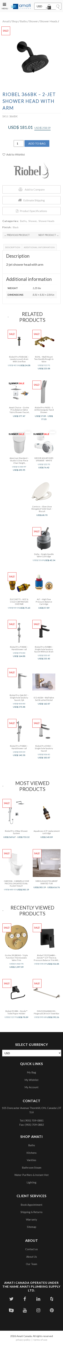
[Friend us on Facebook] (25, 1299)
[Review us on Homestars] (11, 1310)
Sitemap (31, 1226)
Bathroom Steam (31, 1167)
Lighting (31, 1182)
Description (12, 247)
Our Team (31, 1264)
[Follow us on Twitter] (11, 1299)
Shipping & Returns (31, 1212)
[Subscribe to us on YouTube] (25, 1310)
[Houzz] (52, 1299)
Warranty (31, 1219)
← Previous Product (17, 235)
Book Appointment (31, 1204)
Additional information (39, 247)
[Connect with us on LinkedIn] (38, 1299)
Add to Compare (35, 189)
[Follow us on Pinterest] (52, 1310)
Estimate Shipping (34, 200)
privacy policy (23, 1339)
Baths (23, 21)
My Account (31, 1087)
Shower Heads (48, 21)
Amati (6, 21)
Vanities (31, 1160)
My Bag (31, 1072)
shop (15, 21)
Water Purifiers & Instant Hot (31, 1174)
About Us (31, 1256)
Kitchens (31, 1152)
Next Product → (48, 235)
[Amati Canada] (21, 7)
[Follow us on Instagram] (38, 1310)
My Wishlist (31, 1079)
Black (16, 227)
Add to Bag (37, 143)
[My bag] (49, 7)
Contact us (31, 1249)
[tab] (12, 247)
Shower (33, 21)
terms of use (40, 1339)
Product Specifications (33, 211)
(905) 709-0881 (34, 1120)
